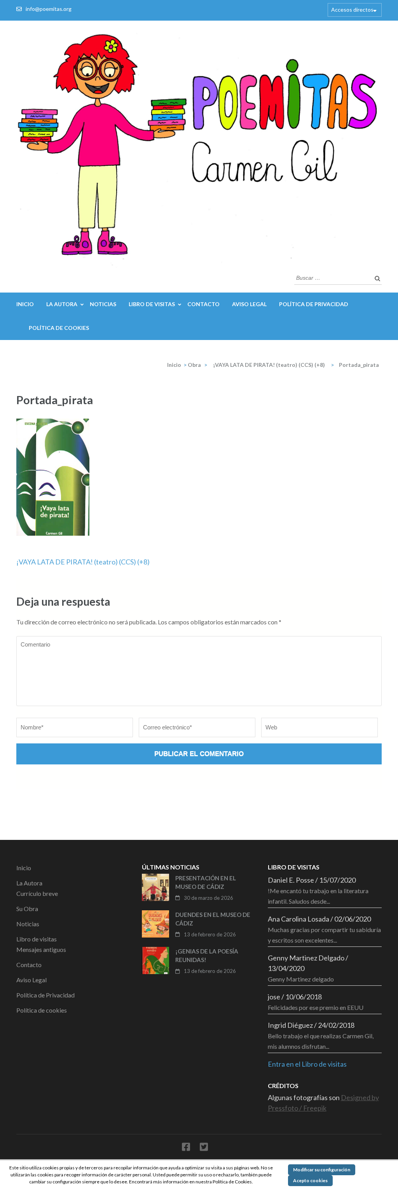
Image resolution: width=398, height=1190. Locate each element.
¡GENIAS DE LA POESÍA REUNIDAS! (206, 956)
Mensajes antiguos (41, 949)
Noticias (103, 304)
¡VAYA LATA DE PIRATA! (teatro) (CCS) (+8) (83, 561)
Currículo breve (37, 893)
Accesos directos (352, 9)
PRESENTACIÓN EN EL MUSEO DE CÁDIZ (205, 882)
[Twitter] (204, 1148)
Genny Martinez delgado (301, 979)
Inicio (25, 304)
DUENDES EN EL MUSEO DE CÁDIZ (212, 919)
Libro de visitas (152, 304)
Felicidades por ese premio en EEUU (315, 1007)
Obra (194, 364)
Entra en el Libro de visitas (307, 1064)
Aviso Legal (249, 304)
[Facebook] (186, 1148)
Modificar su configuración (321, 1169)
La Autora (61, 304)
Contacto (203, 304)
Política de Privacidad (313, 304)
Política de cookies (59, 327)
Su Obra (27, 908)
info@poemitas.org (49, 8)
